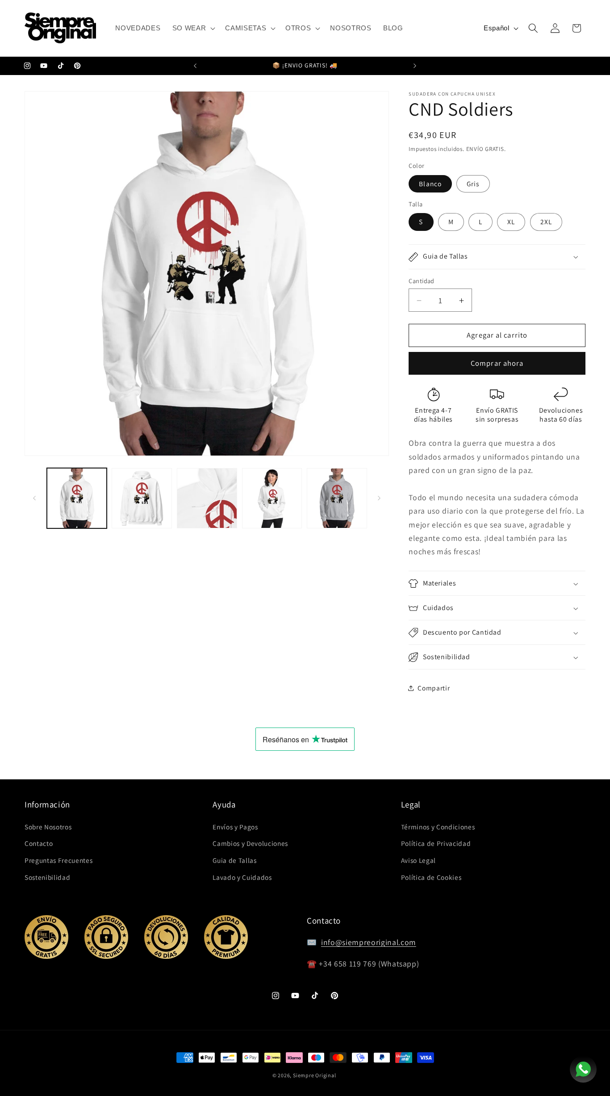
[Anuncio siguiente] (415, 66)
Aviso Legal (418, 860)
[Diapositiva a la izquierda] (34, 498)
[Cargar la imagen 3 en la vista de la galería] (207, 498)
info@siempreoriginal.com (368, 942)
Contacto (39, 843)
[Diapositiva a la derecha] (379, 498)
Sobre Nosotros (48, 826)
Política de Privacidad (436, 843)
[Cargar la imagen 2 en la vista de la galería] (142, 498)
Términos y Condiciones (438, 826)
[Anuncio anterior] (195, 66)
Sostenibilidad (47, 877)
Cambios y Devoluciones (250, 843)
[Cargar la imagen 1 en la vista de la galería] (77, 498)
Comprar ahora (497, 363)
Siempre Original (314, 1075)
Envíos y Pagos (235, 826)
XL (511, 222)
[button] (193, 28)
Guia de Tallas (234, 860)
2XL (546, 222)
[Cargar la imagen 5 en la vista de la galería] (337, 498)
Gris (473, 184)
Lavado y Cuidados (242, 877)
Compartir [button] (434, 687)
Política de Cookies (431, 877)
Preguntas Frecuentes (58, 860)
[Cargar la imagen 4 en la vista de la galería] (272, 498)
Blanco (430, 184)
